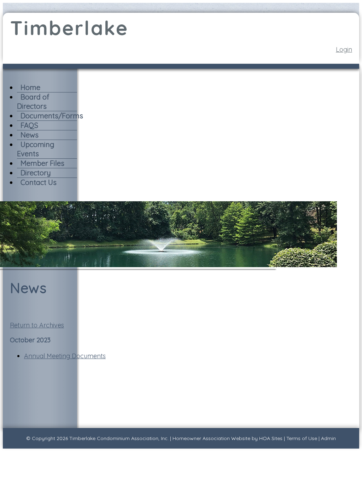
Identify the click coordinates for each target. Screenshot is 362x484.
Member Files (42, 163)
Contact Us (39, 182)
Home (30, 87)
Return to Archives (37, 325)
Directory (36, 172)
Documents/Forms (52, 115)
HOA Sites (270, 438)
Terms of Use (301, 438)
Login (344, 49)
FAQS (29, 125)
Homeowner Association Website (211, 438)
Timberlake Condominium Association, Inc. (119, 438)
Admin (328, 438)
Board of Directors (33, 101)
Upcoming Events (35, 149)
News (30, 134)
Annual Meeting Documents (65, 356)
